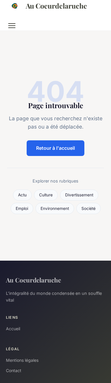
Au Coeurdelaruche (56, 5)
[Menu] (12, 25)
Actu (22, 195)
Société (88, 208)
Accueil (13, 328)
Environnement (55, 208)
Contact (13, 370)
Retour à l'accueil (55, 148)
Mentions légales (22, 360)
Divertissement (79, 195)
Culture (46, 195)
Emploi (22, 208)
